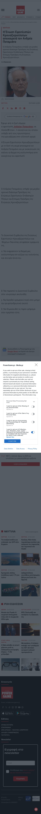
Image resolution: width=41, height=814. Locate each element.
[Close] (37, 365)
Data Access (20, 449)
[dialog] (20, 407)
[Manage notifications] (36, 809)
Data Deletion (8, 449)
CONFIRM (12, 441)
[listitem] (20, 401)
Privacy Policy (32, 449)
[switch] (33, 407)
